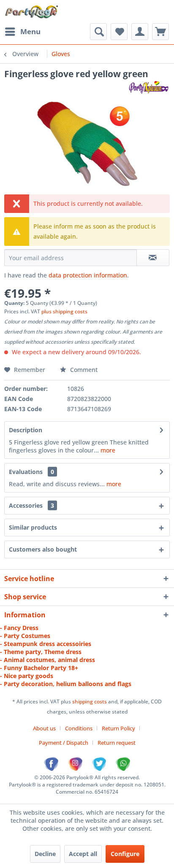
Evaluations (26, 472)
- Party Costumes (25, 636)
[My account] (139, 31)
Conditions (78, 728)
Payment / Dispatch (63, 742)
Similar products (33, 527)
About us (44, 728)
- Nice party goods (26, 676)
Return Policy (118, 728)
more (107, 450)
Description (25, 430)
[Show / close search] (98, 31)
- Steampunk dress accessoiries (45, 644)
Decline (45, 854)
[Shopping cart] (160, 31)
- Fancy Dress (19, 628)
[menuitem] (22, 31)
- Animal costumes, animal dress (47, 660)
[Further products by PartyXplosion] (148, 87)
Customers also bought (43, 549)
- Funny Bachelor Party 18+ (39, 668)
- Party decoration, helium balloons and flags (65, 684)
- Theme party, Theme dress (41, 652)
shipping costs (90, 701)
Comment (83, 370)
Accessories (31, 505)
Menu (30, 31)
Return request (117, 742)
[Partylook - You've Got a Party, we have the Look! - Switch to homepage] (32, 11)
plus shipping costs (64, 311)
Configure (125, 854)
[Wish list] (119, 31)
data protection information (88, 275)
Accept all (83, 854)
